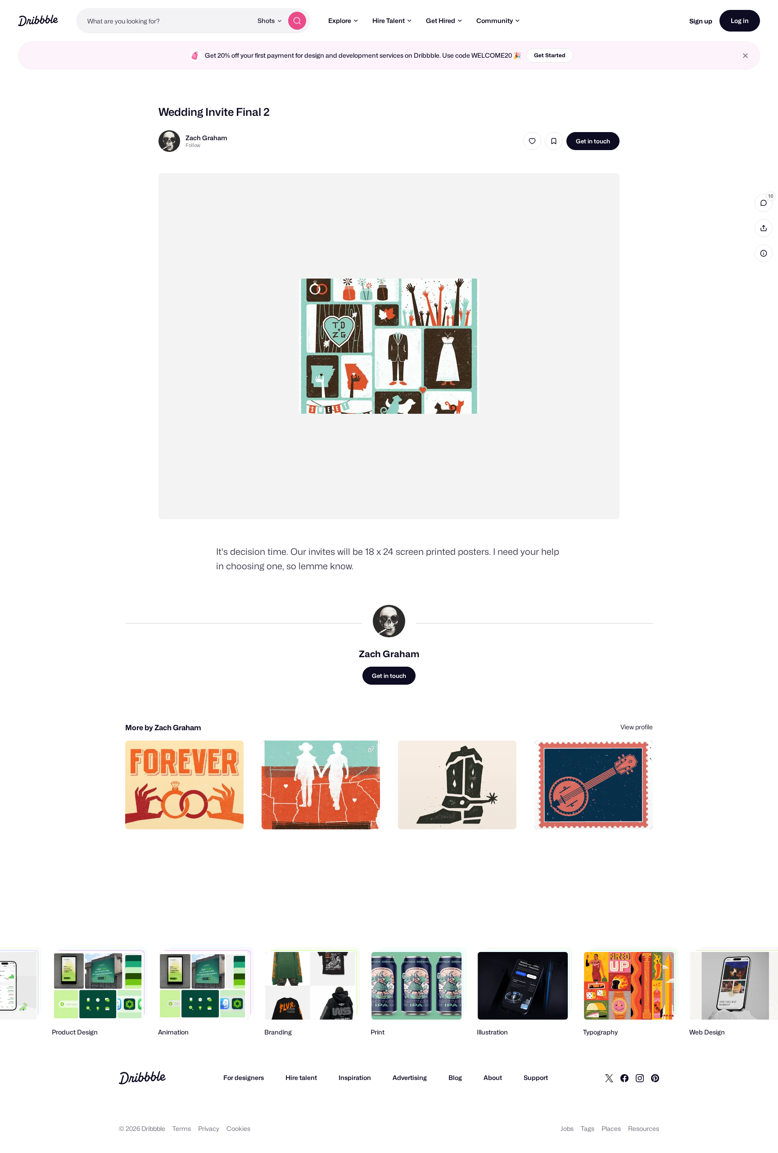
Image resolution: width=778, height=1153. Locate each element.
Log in (740, 20)
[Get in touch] (191, 812)
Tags (587, 1128)
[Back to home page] (38, 20)
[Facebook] (624, 1078)
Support (536, 1077)
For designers (243, 1077)
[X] (609, 1078)
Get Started (549, 55)
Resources (643, 1128)
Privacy (208, 1128)
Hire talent (301, 1077)
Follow (192, 145)
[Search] (297, 21)
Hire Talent (388, 20)
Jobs (567, 1128)
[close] (745, 56)
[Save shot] (554, 141)
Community (494, 20)
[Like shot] (532, 141)
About (493, 1077)
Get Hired (440, 20)
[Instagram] (640, 1078)
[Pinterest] (655, 1078)
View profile (636, 727)
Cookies (238, 1128)
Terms (181, 1128)
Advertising (410, 1077)
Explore (339, 20)
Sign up (700, 21)
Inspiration (355, 1077)
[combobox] (164, 21)
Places (611, 1128)
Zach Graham (206, 138)
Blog (455, 1077)
